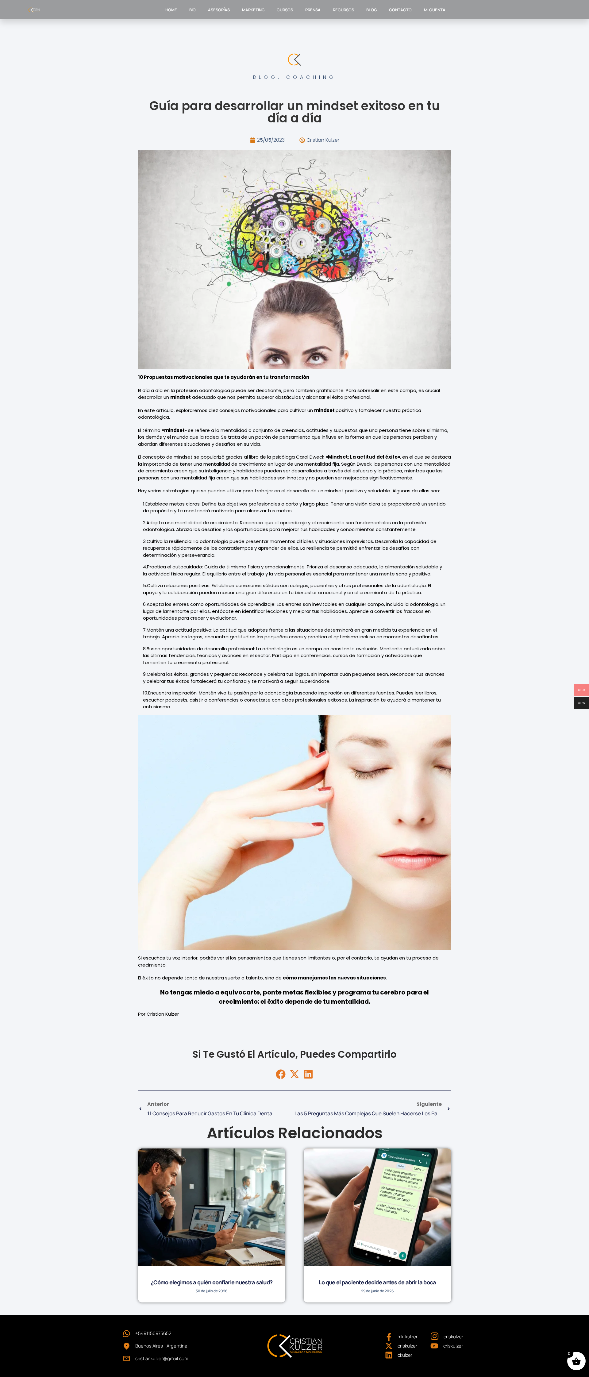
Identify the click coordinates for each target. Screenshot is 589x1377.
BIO (192, 10)
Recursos (343, 10)
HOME (171, 10)
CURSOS (285, 10)
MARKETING (253, 10)
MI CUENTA (434, 10)
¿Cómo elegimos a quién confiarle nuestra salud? (211, 1282)
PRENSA (313, 10)
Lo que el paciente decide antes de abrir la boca (377, 1282)
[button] (281, 1074)
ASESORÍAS (219, 10)
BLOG (371, 10)
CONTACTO (400, 10)
